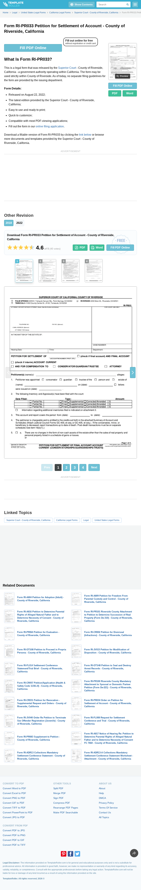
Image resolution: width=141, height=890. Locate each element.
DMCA (102, 798)
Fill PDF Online (33, 48)
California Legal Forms (67, 520)
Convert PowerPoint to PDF (18, 812)
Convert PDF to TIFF (14, 844)
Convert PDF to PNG (14, 835)
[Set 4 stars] (26, 247)
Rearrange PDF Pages (65, 807)
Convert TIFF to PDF (14, 807)
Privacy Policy (106, 802)
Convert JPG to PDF (14, 817)
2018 (9, 222)
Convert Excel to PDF (14, 793)
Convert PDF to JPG (14, 830)
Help (101, 793)
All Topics (104, 817)
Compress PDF (61, 802)
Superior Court (67, 67)
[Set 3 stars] (21, 247)
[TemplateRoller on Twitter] (77, 854)
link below (85, 134)
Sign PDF (58, 798)
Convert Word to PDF (14, 788)
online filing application (50, 126)
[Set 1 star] (10, 247)
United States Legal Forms (107, 520)
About (102, 788)
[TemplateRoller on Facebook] (70, 854)
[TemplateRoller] (11, 4)
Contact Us (105, 812)
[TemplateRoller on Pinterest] (63, 854)
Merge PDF (59, 793)
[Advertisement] (70, 177)
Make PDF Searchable (65, 812)
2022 (19, 222)
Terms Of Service (108, 807)
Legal (86, 520)
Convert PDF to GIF (13, 840)
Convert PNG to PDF (14, 798)
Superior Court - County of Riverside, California (28, 520)
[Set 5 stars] (32, 247)
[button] (133, 372)
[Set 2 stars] (15, 247)
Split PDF (58, 788)
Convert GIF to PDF (13, 802)
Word (129, 93)
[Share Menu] (134, 853)
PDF (115, 93)
